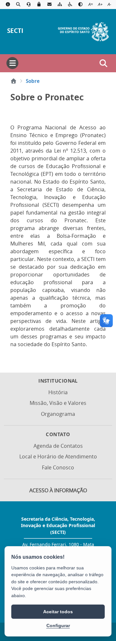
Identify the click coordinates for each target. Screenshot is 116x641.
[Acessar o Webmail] (49, 4)
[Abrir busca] (103, 63)
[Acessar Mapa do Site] (59, 4)
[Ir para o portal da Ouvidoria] (28, 4)
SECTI (15, 30)
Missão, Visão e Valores (58, 402)
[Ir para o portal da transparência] (18, 4)
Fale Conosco (58, 467)
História (58, 392)
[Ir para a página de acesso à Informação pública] (7, 4)
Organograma (58, 413)
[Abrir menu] (12, 63)
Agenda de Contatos (58, 445)
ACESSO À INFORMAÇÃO (58, 490)
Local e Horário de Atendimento (58, 456)
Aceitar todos (58, 611)
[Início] (13, 81)
